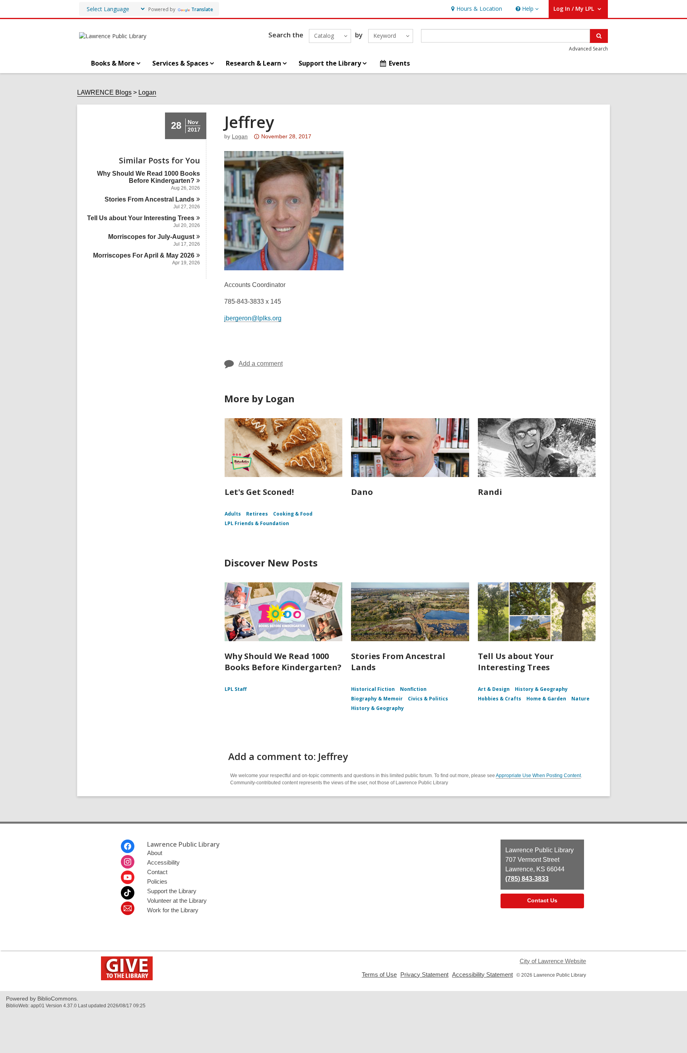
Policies (157, 881)
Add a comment (261, 363)
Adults (233, 513)
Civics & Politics (428, 698)
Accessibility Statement (482, 974)
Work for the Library (172, 910)
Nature (580, 698)
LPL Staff (235, 689)
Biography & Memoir (377, 698)
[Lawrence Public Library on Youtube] (127, 877)
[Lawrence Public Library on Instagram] (127, 862)
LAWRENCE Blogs (104, 92)
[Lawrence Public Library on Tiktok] (127, 893)
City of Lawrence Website (553, 961)
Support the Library (171, 891)
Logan (147, 92)
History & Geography (377, 708)
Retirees (257, 513)
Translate (202, 9)
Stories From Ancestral (149, 199)
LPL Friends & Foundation (257, 523)
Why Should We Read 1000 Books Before (148, 177)
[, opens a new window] (127, 978)
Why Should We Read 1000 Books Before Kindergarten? (283, 662)
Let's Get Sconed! (259, 492)
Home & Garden (546, 698)
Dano (362, 492)
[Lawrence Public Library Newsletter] (127, 908)
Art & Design (494, 689)
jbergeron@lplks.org (252, 318)
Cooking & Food (292, 513)
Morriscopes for (151, 236)
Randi (490, 492)
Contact (157, 872)
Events (399, 63)
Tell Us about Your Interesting (140, 218)
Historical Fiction (373, 689)
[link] (476, 9)
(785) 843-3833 (527, 878)
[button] (526, 9)
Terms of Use (379, 974)
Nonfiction (413, 689)
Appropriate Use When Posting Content (538, 775)
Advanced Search (588, 48)
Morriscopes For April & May (143, 255)
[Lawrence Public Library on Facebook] (127, 846)
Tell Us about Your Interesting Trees (516, 662)
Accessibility (163, 862)
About (154, 852)
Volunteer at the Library (177, 900)
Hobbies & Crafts (499, 698)
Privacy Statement (424, 974)
